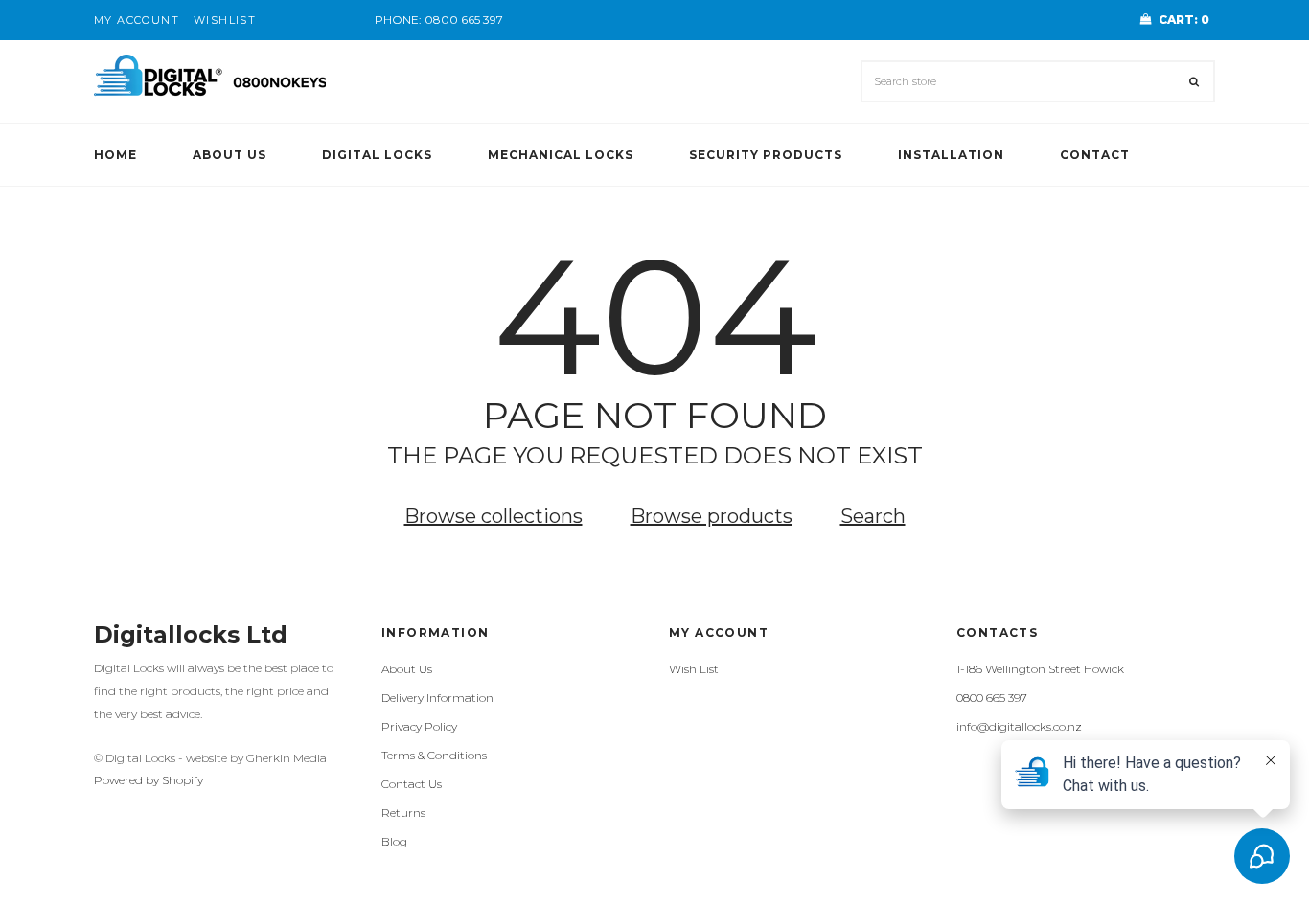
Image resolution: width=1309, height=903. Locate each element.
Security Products (765, 154)
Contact (1095, 154)
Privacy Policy (419, 726)
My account (136, 20)
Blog (394, 841)
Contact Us (411, 784)
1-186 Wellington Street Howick (1040, 669)
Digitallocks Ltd (190, 634)
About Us (229, 154)
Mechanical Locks (560, 154)
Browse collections (493, 516)
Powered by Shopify (148, 780)
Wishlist (225, 20)
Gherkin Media (286, 758)
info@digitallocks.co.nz (1019, 726)
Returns (403, 812)
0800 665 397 (464, 19)
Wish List (694, 669)
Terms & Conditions (434, 755)
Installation (951, 154)
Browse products (711, 516)
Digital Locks (377, 154)
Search (873, 516)
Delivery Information (437, 697)
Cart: (1184, 19)
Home (115, 154)
